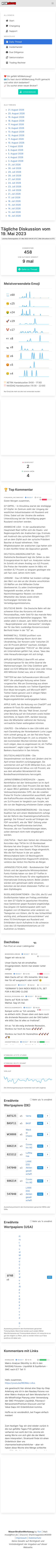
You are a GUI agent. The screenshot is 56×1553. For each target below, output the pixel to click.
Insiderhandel (15, 47)
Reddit (30, 497)
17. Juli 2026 (14, 197)
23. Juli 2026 (14, 186)
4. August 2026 (15, 157)
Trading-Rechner (17, 62)
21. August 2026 (16, 109)
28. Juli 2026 (14, 175)
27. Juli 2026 (14, 179)
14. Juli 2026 (14, 208)
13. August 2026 (16, 131)
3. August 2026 (15, 161)
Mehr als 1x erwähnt (42, 1099)
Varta (28, 1116)
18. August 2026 (16, 120)
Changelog (14, 26)
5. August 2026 (15, 153)
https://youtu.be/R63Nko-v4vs (20, 1383)
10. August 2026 (16, 142)
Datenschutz (35, 1538)
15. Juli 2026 (14, 204)
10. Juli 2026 (14, 215)
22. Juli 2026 (14, 190)
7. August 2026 (15, 146)
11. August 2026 (16, 139)
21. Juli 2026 (14, 193)
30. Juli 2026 (14, 168)
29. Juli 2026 (14, 172)
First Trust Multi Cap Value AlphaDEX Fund (20, 1277)
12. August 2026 (16, 135)
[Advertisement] (28, 427)
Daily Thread (15, 41)
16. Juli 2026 (14, 201)
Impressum (21, 1538)
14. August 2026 (16, 128)
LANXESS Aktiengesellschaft (29, 1167)
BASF (28, 1123)
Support (13, 31)
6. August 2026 (15, 150)
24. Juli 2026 (14, 183)
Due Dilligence (16, 52)
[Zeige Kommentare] (47, 1116)
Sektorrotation (16, 57)
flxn (39, 1531)
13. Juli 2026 (14, 212)
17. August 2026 (16, 124)
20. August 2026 (16, 113)
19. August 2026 (16, 117)
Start (11, 20)
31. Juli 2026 (14, 164)
